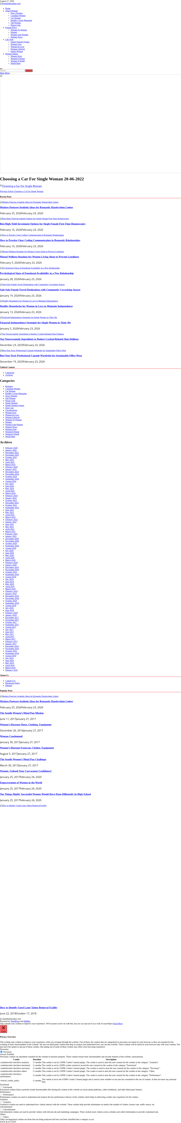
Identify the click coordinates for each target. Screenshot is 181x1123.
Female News (11, 27)
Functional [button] (4, 1084)
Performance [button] (5, 1092)
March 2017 (10, 639)
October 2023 (11, 500)
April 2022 (9, 515)
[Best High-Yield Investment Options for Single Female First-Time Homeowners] (34, 219)
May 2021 (9, 527)
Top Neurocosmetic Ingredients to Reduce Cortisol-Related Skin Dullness (39, 339)
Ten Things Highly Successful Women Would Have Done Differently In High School (45, 794)
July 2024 (9, 484)
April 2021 (9, 529)
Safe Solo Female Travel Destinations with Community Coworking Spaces (40, 289)
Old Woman (16, 23)
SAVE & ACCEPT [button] (8, 1122)
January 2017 (11, 644)
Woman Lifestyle (18, 49)
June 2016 (9, 660)
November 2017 (12, 620)
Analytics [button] (4, 1099)
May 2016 (9, 663)
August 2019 (10, 577)
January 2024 (11, 498)
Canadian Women (18, 15)
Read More (118, 1023)
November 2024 (12, 474)
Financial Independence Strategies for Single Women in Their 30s (35, 322)
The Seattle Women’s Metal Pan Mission (22, 713)
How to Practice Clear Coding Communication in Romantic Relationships (40, 240)
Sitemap (8, 685)
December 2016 (12, 646)
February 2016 (11, 670)
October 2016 (11, 651)
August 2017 (10, 627)
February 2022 (11, 519)
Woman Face (16, 44)
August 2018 (10, 605)
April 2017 (9, 637)
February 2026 (11, 448)
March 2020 (10, 560)
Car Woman (16, 18)
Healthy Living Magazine (21, 20)
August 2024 (10, 481)
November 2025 (12, 455)
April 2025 (9, 462)
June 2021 (9, 524)
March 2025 (10, 464)
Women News (17, 37)
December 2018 (12, 596)
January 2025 (11, 469)
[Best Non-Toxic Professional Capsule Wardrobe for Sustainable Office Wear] (33, 350)
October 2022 (11, 505)
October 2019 (11, 572)
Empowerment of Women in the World (21, 782)
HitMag (27, 1021)
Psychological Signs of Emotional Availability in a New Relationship (37, 273)
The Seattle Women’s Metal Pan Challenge (23, 759)
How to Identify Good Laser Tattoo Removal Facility (28, 1007)
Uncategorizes (11, 410)
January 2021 (11, 536)
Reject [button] (110, 1023)
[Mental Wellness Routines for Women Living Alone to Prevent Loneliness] (32, 251)
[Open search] (1, 68)
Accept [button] (104, 1023)
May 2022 (9, 512)
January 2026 (11, 450)
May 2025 (9, 460)
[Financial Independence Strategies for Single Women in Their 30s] (28, 317)
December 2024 (12, 472)
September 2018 (12, 603)
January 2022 (11, 522)
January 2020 (11, 565)
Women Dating (11, 54)
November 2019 (12, 570)
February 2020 (11, 562)
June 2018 (9, 610)
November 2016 (12, 648)
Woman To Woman (19, 30)
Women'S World (12, 434)
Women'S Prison (12, 432)
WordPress (15, 1021)
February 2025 (11, 467)
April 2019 (9, 586)
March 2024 (10, 493)
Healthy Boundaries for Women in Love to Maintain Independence (36, 306)
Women (14, 32)
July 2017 (9, 629)
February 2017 (11, 641)
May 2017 (9, 634)
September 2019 (12, 574)
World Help (15, 63)
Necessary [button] (4, 1049)
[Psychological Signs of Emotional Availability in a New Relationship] (30, 268)
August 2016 (10, 656)
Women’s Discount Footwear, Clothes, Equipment (27, 747)
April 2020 (9, 558)
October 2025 (11, 457)
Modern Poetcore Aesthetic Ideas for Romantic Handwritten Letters (36, 207)
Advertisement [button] (6, 1107)
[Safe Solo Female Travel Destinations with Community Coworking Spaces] (32, 284)
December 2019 (12, 567)
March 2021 (10, 531)
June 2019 (9, 582)
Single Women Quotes (20, 42)
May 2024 (9, 488)
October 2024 (11, 476)
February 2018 (11, 613)
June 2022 (9, 510)
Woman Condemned (11, 736)
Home (7, 8)
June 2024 (9, 486)
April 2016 (9, 665)
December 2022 (12, 503)
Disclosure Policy (12, 683)
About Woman (11, 11)
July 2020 (9, 550)
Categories (9, 373)
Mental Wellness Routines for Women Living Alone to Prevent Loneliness (39, 256)
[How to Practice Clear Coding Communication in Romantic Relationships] (32, 235)
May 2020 (9, 555)
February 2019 (11, 591)
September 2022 (12, 507)
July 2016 (9, 658)
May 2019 (9, 584)
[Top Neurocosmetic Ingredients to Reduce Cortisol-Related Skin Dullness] (32, 334)
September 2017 (12, 625)
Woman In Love (17, 47)
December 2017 (12, 617)
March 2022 (10, 517)
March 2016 (10, 668)
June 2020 (9, 553)
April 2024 (9, 491)
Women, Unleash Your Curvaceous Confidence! (26, 771)
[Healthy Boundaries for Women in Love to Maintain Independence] (29, 301)
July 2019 (9, 579)
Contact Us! (10, 681)
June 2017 (9, 632)
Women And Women (19, 35)
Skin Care (9, 408)
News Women (17, 13)
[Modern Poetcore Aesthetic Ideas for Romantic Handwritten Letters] (29, 202)
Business (9, 386)
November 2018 (12, 598)
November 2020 (12, 541)
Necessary (7, 1052)
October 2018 (11, 601)
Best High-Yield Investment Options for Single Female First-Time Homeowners (42, 223)
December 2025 (12, 452)
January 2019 (11, 594)
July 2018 (9, 608)
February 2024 (11, 496)
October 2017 (11, 622)
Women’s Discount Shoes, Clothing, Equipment (25, 724)
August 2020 (10, 548)
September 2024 (12, 479)
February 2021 (11, 534)
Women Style (16, 56)
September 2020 (12, 546)
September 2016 (12, 653)
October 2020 (11, 543)
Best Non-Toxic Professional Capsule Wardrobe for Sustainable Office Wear (41, 355)
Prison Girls (16, 25)
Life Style (9, 39)
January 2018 (11, 615)
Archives (9, 375)
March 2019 (10, 589)
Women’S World (18, 61)
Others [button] (3, 1114)
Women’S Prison (18, 58)
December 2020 (12, 539)
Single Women (17, 51)
